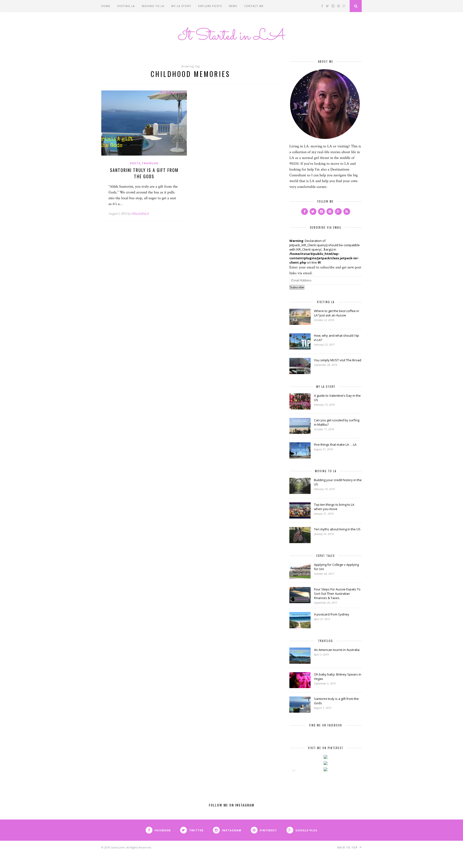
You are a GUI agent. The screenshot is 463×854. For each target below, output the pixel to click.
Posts (135, 163)
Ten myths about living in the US (337, 529)
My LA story (181, 6)
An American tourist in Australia (337, 650)
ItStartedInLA (140, 213)
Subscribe (297, 287)
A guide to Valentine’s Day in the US (337, 397)
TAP (293, 770)
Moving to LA (153, 6)
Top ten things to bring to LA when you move (334, 506)
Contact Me (254, 6)
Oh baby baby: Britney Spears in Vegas (337, 676)
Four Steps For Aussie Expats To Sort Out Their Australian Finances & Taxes (337, 593)
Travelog (150, 163)
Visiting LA (126, 6)
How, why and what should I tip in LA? (336, 337)
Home (105, 6)
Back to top (348, 847)
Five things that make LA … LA (335, 444)
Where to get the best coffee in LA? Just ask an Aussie (336, 313)
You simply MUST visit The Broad (337, 360)
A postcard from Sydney (331, 614)
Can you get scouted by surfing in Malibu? (336, 422)
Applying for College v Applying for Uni (336, 566)
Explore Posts (210, 6)
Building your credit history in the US (338, 482)
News (233, 6)
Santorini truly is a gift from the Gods (144, 173)
